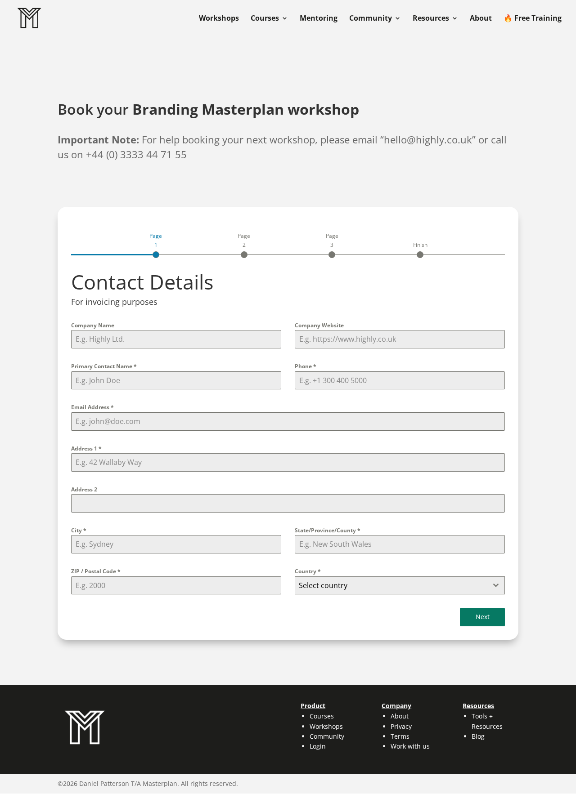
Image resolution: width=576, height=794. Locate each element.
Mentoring (319, 19)
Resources (431, 19)
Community (370, 19)
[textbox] (391, 585)
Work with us (410, 746)
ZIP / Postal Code (96, 571)
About (481, 19)
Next (483, 616)
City (78, 530)
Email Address (92, 407)
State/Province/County (327, 530)
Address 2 (84, 489)
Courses (265, 19)
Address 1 (86, 448)
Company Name (92, 325)
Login (318, 746)
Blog (478, 736)
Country (308, 571)
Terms (400, 736)
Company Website (319, 325)
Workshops (219, 19)
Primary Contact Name (104, 366)
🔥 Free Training (533, 19)
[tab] (156, 245)
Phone (305, 366)
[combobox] (400, 585)
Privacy (401, 726)
